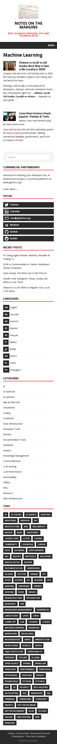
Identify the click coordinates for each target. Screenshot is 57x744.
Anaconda (10, 520)
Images (32, 592)
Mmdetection (42, 639)
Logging (33, 621)
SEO (24, 693)
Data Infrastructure (13, 423)
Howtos (7, 450)
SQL (49, 693)
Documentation (13, 568)
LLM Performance (12, 471)
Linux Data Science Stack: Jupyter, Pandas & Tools (35, 115)
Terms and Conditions (36, 736)
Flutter (21, 574)
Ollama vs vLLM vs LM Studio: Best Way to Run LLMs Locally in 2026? (34, 66)
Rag (7, 687)
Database (19, 550)
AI (4, 386)
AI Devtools (9, 391)
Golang (38, 580)
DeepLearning (36, 550)
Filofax (9, 574)
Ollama (35, 657)
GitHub (18, 580)
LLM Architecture (12, 460)
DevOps (7, 434)
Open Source (12, 663)
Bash (19, 532)
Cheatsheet (9, 407)
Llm (22, 621)
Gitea (7, 580)
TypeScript (41, 699)
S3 (14, 687)
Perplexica (45, 669)
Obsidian (9, 657)
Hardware (8, 444)
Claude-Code (12, 538)
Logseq (46, 621)
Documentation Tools (14, 439)
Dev (7, 556)
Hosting (9, 592)
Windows (10, 723)
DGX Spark (45, 556)
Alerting (45, 514)
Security (24, 687)
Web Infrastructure (12, 498)
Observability (9, 477)
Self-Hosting (41, 687)
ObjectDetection (14, 651)
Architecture (12, 526)
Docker (28, 562)
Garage (34, 574)
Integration (33, 598)
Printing (27, 675)
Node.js (26, 645)
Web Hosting (24, 717)
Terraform (25, 699)
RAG (5, 487)
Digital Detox (12, 562)
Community (11, 544)
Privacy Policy (23, 733)
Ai (6, 514)
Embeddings (33, 568)
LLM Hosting (9, 466)
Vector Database (27, 705)
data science (14, 132)
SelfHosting (11, 693)
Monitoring (11, 645)
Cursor (41, 544)
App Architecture (11, 402)
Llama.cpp (10, 621)
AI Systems (9, 396)
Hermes (37, 586)
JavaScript (10, 604)
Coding (6, 412)
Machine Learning (14, 627)
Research (8, 493)
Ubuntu (9, 705)
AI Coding (16, 514)
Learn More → (10, 189)
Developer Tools (11, 428)
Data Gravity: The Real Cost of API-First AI (24, 273)
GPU (49, 580)
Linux (36, 615)
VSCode (9, 717)
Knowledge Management (16, 455)
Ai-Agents (31, 514)
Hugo (21, 592)
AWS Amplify (39, 526)
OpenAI (26, 663)
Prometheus (11, 681)
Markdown (11, 633)
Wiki (37, 717)
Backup (9, 532)
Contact (11, 733)
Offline (6, 482)
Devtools (30, 556)
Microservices (12, 639)
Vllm (31, 711)
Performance (27, 669)
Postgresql (11, 675)
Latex (25, 615)
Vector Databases (14, 711)
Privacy (40, 675)
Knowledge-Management (18, 609)
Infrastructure (13, 598)
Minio (28, 639)
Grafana (9, 586)
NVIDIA (38, 645)
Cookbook (8, 418)
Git (44, 574)
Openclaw (40, 663)
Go (28, 580)
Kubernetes (43, 609)
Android (25, 520)
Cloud (26, 538)
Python (26, 681)
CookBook (27, 544)
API (35, 520)
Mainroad (34, 627)
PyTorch (40, 681)
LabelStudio (11, 615)
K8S (22, 604)
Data (7, 550)
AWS (26, 526)
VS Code (42, 711)
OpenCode (10, 669)
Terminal (10, 699)
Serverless (36, 693)
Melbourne (27, 633)
